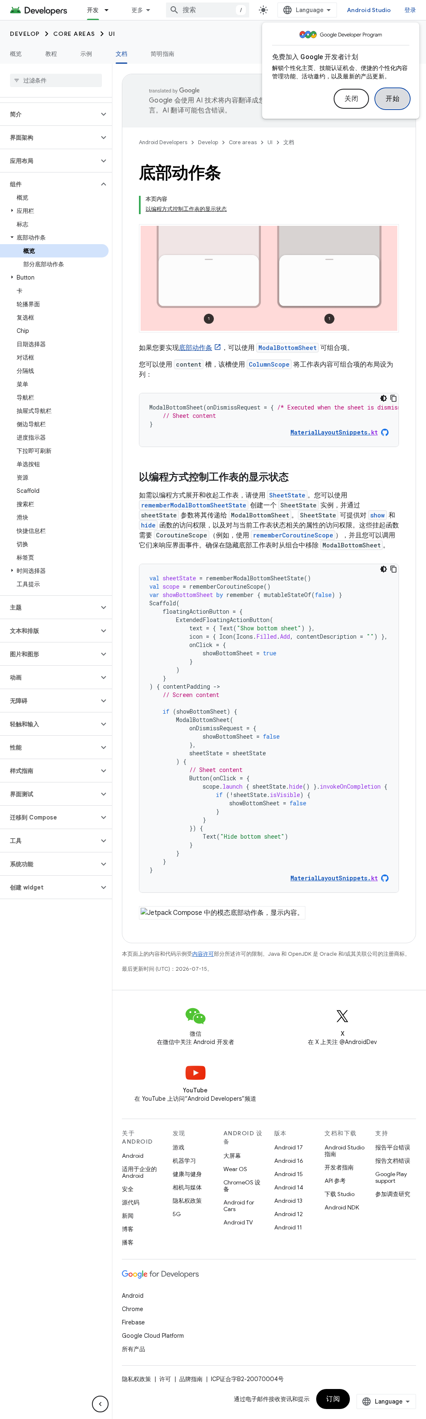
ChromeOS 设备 (241, 1186)
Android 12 (288, 1214)
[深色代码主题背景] (384, 398)
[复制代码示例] (394, 398)
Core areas (74, 33)
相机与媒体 (187, 1187)
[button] (49, 114)
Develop (25, 33)
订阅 (333, 1399)
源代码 (130, 1202)
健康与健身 (187, 1174)
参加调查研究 (392, 1194)
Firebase (133, 1322)
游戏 (178, 1147)
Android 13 (288, 1200)
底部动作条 (195, 348)
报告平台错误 (392, 1147)
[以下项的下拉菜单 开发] (110, 10)
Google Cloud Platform (153, 1335)
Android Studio (369, 10)
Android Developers (163, 142)
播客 (128, 1242)
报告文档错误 (392, 1160)
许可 (165, 1379)
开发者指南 (339, 1167)
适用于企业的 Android (139, 1172)
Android (133, 1155)
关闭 (351, 99)
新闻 (128, 1215)
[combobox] (207, 9)
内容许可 (203, 953)
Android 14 (288, 1187)
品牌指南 (191, 1379)
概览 (16, 53)
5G (177, 1214)
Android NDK (341, 1207)
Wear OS (235, 1169)
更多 (137, 10)
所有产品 (133, 1349)
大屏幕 (232, 1155)
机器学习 (184, 1160)
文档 (122, 53)
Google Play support (391, 1177)
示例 (86, 53)
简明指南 (162, 53)
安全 (128, 1189)
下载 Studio (339, 1194)
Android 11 (288, 1227)
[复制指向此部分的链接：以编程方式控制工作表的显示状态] (297, 478)
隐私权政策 (187, 1200)
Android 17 (288, 1147)
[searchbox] (56, 80)
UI (112, 33)
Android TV (238, 1222)
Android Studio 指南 (344, 1151)
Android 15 (288, 1174)
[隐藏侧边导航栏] (100, 1404)
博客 (128, 1229)
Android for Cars (238, 1206)
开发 (93, 10)
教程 (51, 53)
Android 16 (288, 1160)
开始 (392, 99)
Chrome (132, 1309)
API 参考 (335, 1180)
